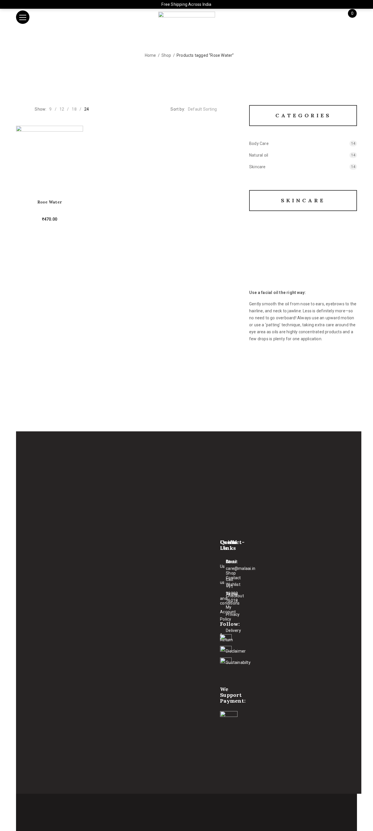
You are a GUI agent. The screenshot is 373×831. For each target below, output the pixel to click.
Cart (230, 561)
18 (74, 109)
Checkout (235, 595)
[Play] (303, 257)
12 (61, 109)
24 (86, 109)
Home (150, 55)
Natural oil (258, 155)
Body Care (259, 143)
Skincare (257, 166)
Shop (166, 55)
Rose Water (49, 202)
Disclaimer (236, 651)
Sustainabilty (238, 662)
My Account (228, 609)
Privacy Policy (230, 616)
